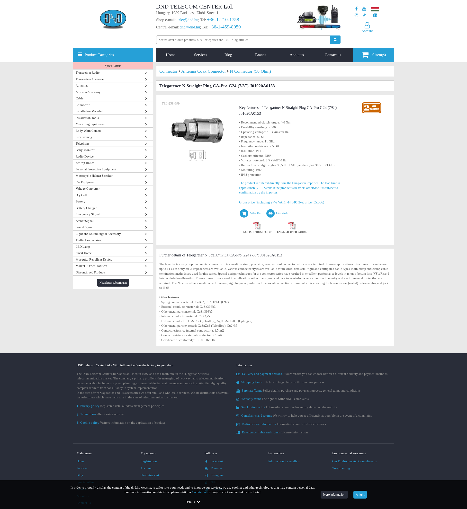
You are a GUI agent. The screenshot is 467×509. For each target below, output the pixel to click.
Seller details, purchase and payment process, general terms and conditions (301, 390)
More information (334, 494)
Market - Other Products (91, 266)
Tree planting (341, 468)
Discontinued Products (91, 272)
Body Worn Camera (88, 130)
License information (275, 432)
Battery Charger (86, 208)
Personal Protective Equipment (96, 169)
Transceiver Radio (88, 72)
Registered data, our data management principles (120, 406)
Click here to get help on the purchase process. (283, 382)
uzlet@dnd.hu (187, 20)
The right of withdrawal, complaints (275, 399)
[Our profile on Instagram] (356, 15)
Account (146, 468)
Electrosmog (84, 137)
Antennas (82, 85)
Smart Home (84, 253)
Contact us (333, 55)
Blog (228, 55)
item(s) (379, 55)
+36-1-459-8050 (225, 26)
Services (200, 55)
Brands (260, 55)
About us (297, 55)
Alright (360, 494)
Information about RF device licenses (284, 424)
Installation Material (89, 111)
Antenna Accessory (88, 92)
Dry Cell (81, 195)
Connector (83, 105)
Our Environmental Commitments (354, 461)
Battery (80, 201)
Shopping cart (150, 475)
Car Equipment (86, 182)
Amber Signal (85, 221)
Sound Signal (84, 227)
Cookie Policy (201, 492)
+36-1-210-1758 (223, 19)
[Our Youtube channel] (364, 9)
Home (170, 55)
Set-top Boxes (85, 163)
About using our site (100, 414)
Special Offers (113, 66)
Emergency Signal (88, 214)
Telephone (83, 143)
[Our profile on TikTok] (364, 15)
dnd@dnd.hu (190, 27)
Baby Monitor (85, 150)
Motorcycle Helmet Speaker (94, 175)
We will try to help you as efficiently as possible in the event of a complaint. (306, 415)
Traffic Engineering (88, 240)
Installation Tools (87, 118)
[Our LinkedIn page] (375, 15)
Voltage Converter (87, 188)
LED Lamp (83, 246)
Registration (149, 461)
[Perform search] (335, 39)
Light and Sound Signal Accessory (98, 234)
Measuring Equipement (91, 124)
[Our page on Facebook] (356, 9)
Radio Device (85, 156)
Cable (79, 98)
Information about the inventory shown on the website (289, 407)
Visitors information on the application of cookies (121, 422)
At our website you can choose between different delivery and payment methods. (315, 374)
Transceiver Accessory (90, 79)
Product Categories (99, 55)
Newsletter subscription (113, 282)
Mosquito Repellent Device (94, 259)
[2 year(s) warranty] (371, 103)
